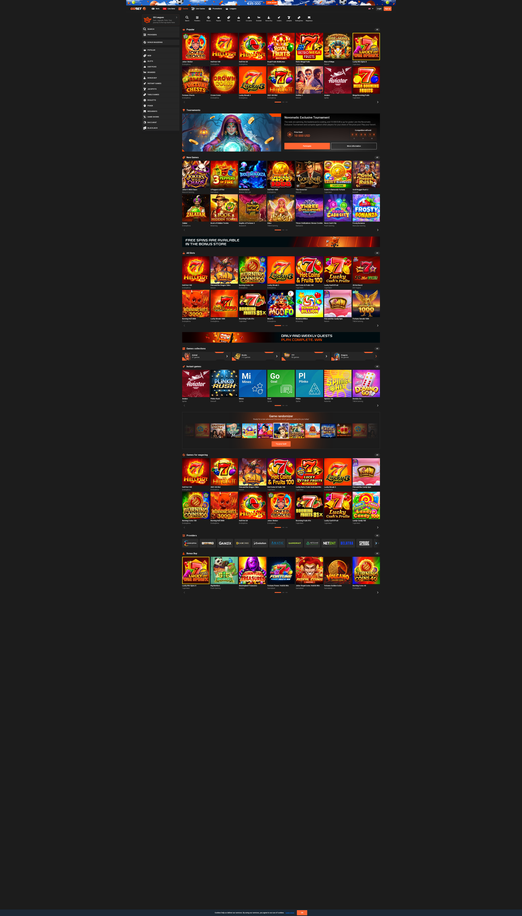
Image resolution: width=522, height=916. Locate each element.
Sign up (387, 9)
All (377, 30)
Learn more (290, 913)
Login (379, 9)
